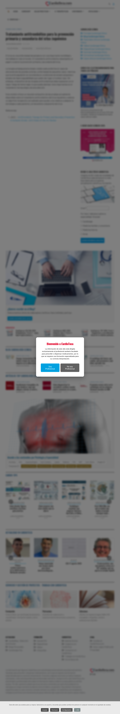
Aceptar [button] (44, 710)
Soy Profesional (50, 368)
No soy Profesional (70, 368)
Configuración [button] (66, 710)
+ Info (77, 710)
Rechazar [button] (55, 710)
